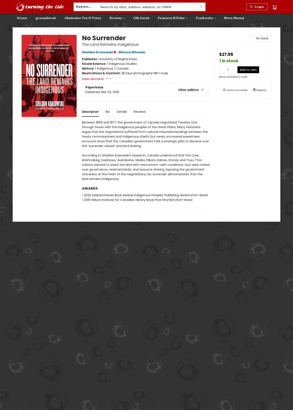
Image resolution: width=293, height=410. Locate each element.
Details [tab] (122, 112)
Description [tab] (90, 112)
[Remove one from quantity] (222, 69)
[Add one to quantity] (233, 69)
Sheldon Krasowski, (100, 52)
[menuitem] (22, 18)
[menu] (146, 18)
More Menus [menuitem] (234, 18)
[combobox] (86, 7)
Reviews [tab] (140, 112)
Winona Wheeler (132, 52)
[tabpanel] (146, 166)
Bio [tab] (108, 112)
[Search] (201, 7)
